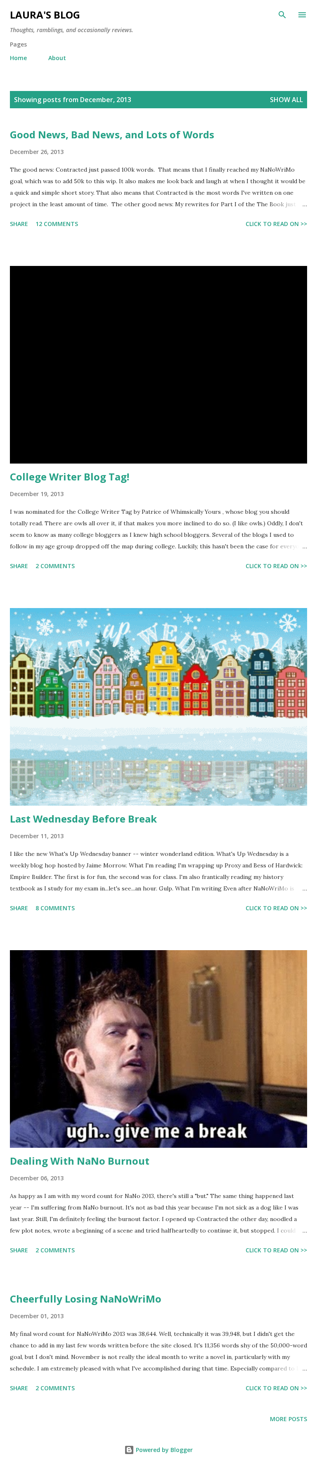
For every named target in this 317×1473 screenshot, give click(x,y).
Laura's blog (45, 14)
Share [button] (19, 224)
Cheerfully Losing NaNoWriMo (85, 1298)
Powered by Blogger (163, 1450)
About (57, 58)
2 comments (55, 566)
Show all (286, 99)
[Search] (282, 15)
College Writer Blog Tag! (69, 476)
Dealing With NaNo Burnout (79, 1161)
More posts (288, 1419)
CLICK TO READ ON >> (276, 224)
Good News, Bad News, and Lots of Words (112, 134)
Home (18, 58)
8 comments (55, 908)
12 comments (56, 224)
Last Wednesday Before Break (83, 818)
